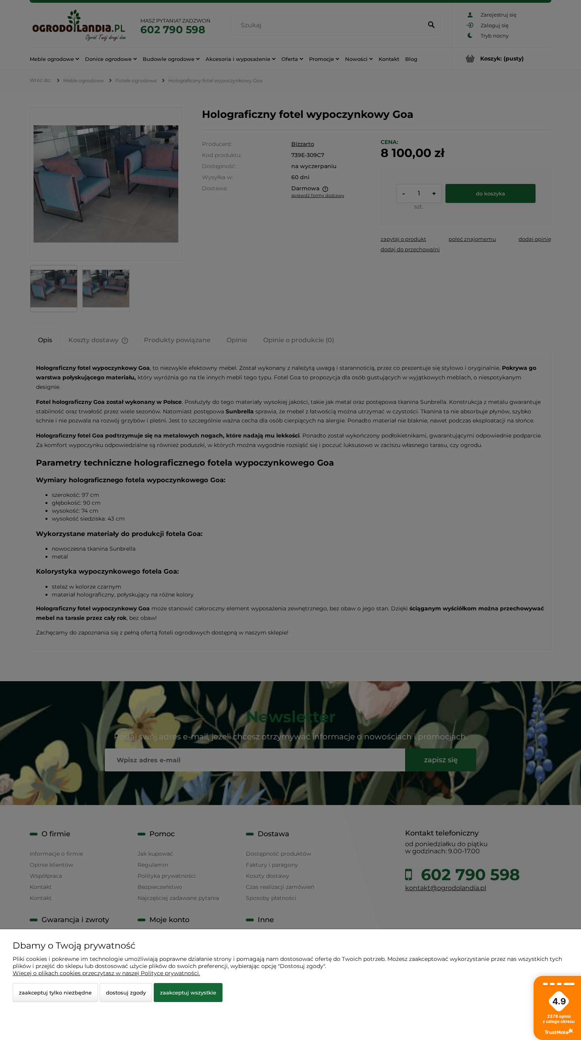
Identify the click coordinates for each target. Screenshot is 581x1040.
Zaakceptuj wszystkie (188, 992)
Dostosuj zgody (126, 992)
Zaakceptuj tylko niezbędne (55, 992)
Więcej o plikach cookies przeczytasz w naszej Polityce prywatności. (106, 973)
